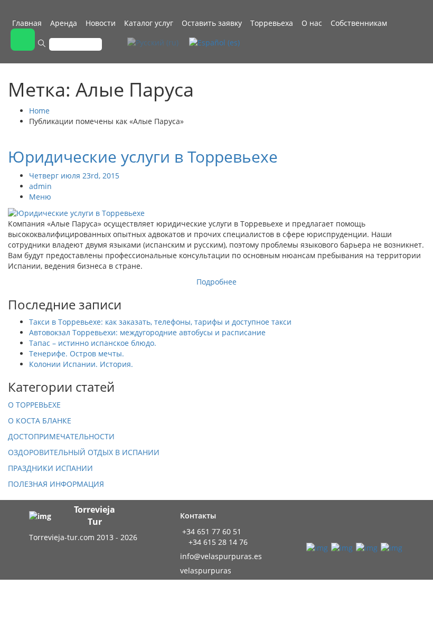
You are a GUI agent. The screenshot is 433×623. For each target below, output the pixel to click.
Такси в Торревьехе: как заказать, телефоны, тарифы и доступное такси (160, 322)
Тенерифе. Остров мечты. (76, 353)
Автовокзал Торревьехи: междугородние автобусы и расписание (147, 332)
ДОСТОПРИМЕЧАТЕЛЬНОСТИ (61, 436)
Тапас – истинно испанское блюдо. (92, 343)
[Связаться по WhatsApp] (23, 40)
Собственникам (359, 23)
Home (39, 111)
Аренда (63, 23)
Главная (27, 23)
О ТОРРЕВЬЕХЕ (34, 405)
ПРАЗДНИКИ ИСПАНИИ (50, 468)
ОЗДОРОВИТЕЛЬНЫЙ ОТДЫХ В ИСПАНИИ (83, 452)
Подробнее (216, 282)
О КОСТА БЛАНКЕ (39, 421)
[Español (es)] (214, 42)
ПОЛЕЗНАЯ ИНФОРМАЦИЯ (56, 484)
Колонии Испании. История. (81, 364)
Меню (40, 197)
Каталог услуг (148, 23)
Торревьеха (271, 23)
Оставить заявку (212, 23)
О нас (312, 23)
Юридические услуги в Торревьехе (143, 156)
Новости (101, 23)
